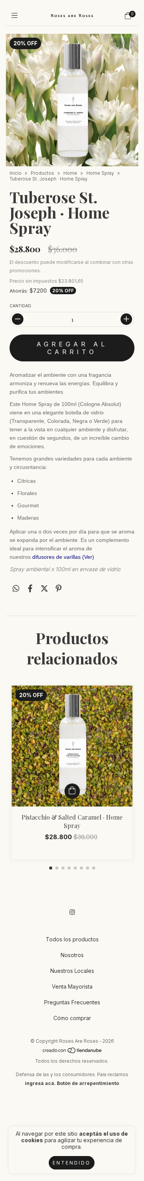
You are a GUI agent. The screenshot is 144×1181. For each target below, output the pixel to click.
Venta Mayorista (72, 986)
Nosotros (72, 955)
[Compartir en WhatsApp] (16, 588)
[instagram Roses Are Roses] (72, 912)
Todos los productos (72, 939)
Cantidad (20, 305)
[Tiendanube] (72, 1052)
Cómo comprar (72, 1018)
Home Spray (100, 173)
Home (70, 173)
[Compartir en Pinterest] (58, 588)
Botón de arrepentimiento (88, 1083)
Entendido (72, 1163)
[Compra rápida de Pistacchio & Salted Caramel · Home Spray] (72, 791)
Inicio (16, 173)
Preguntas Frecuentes (72, 1002)
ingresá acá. (40, 1083)
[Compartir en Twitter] (44, 588)
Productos (42, 173)
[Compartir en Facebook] (30, 588)
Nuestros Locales (72, 970)
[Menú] (16, 15)
